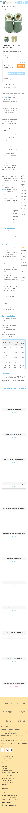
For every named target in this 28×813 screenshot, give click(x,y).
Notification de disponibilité (16, 73)
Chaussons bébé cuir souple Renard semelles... (14, 633)
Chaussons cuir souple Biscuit (14, 558)
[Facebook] (2, 750)
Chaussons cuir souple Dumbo (14, 583)
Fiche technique (9, 87)
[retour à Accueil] (2, 6)
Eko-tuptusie (11, 65)
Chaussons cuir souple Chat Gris (14, 658)
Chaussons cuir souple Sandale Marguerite (14, 533)
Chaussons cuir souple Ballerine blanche (14, 459)
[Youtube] (6, 750)
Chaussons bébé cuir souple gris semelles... (14, 508)
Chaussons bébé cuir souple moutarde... (14, 683)
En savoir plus (8, 84)
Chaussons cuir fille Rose (14, 607)
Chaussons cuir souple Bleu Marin (14, 434)
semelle (4, 189)
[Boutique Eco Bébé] (6, 2)
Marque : (6, 65)
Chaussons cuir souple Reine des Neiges (14, 484)
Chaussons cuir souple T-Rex (14, 409)
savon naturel (7, 282)
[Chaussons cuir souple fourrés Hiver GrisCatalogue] (6, 39)
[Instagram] (10, 750)
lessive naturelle (8, 284)
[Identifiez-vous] (23, 2)
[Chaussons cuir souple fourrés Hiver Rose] (14, 39)
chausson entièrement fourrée (9, 193)
